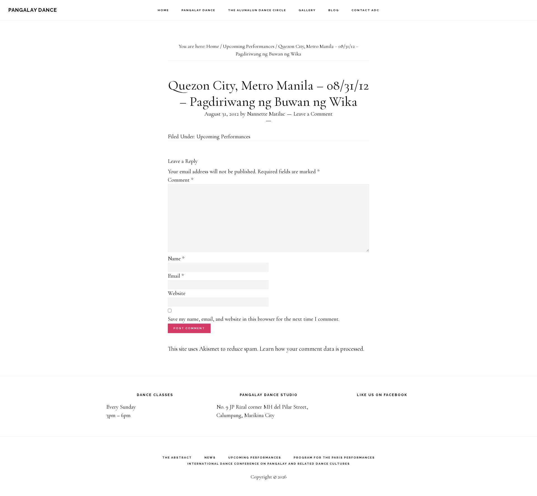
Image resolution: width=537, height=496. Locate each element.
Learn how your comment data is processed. (312, 348)
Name (176, 258)
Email (176, 276)
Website (176, 293)
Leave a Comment (313, 114)
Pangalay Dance (32, 10)
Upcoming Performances (223, 136)
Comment (180, 180)
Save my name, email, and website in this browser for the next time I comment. (253, 319)
